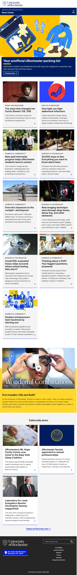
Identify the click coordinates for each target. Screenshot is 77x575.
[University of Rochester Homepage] (13, 4)
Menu (73, 12)
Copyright (59, 557)
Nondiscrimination (59, 550)
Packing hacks (10, 73)
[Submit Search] (71, 541)
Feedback (58, 552)
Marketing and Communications (12, 10)
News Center (8, 12)
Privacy (59, 555)
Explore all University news (37, 528)
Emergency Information (58, 560)
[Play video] (38, 368)
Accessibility (58, 547)
